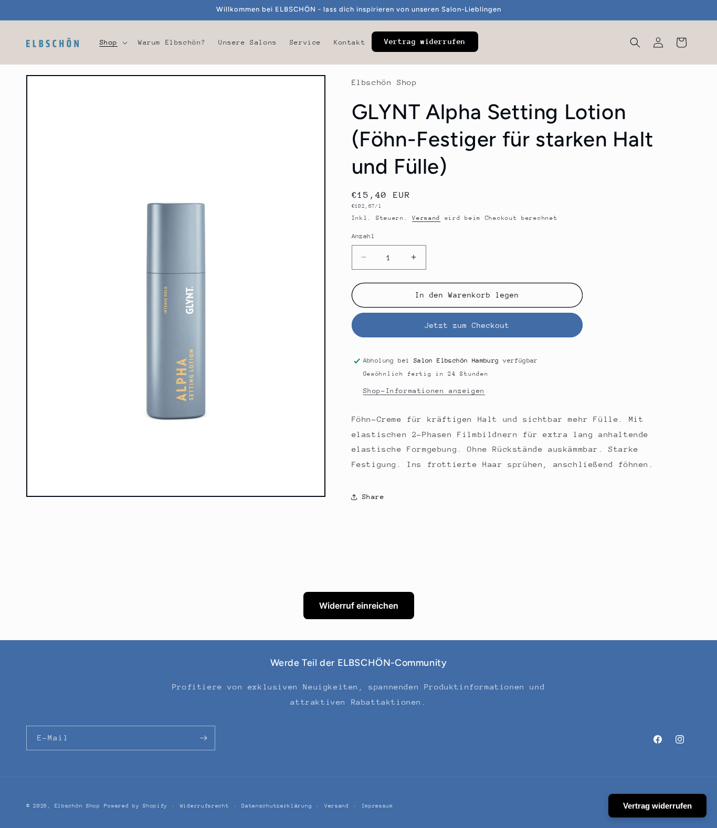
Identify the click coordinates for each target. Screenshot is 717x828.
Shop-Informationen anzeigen (424, 391)
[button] (112, 42)
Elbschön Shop (77, 806)
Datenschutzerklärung (276, 806)
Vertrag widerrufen (657, 805)
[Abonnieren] (203, 738)
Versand (426, 218)
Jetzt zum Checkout (467, 325)
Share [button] (373, 497)
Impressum (377, 806)
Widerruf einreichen (358, 605)
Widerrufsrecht (204, 806)
